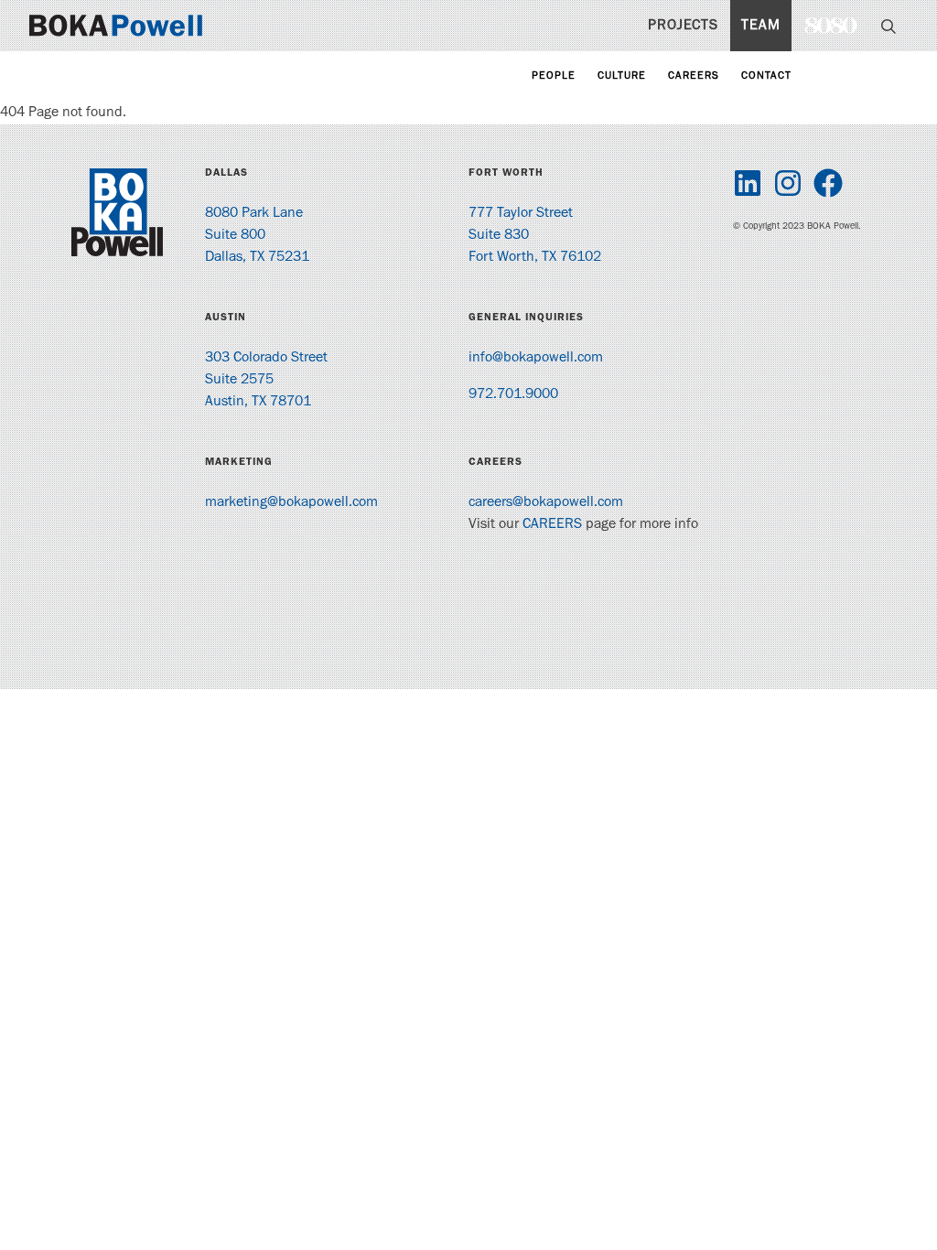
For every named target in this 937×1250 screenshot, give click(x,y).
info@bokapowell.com (535, 358)
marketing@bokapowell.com (291, 503)
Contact (766, 76)
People (554, 76)
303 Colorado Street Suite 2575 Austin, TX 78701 (266, 380)
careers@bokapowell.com (545, 503)
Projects (683, 26)
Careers (693, 76)
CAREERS (552, 525)
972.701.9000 (513, 395)
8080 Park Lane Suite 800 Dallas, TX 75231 (257, 236)
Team (761, 26)
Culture (622, 76)
